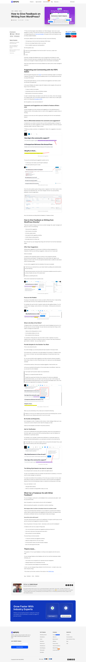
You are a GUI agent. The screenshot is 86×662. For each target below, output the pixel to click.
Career (56, 634)
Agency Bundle (38, 1)
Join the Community (66, 616)
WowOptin (42, 652)
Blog (52, 1)
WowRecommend (43, 634)
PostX (40, 74)
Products (31, 1)
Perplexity (17, 36)
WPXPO (22, 659)
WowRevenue (42, 645)
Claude (18, 33)
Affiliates (54, 641)
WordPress (37, 576)
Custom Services (46, 1)
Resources (56, 1)
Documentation (69, 636)
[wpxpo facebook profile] (66, 585)
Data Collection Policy (70, 639)
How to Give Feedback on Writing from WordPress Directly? (14, 46)
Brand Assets (55, 639)
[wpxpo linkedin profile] (70, 585)
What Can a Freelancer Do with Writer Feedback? (15, 50)
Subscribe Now (19, 647)
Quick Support (52, 616)
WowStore (42, 641)
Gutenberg (28, 576)
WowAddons (42, 636)
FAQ (67, 643)
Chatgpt (12, 33)
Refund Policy (55, 647)
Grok (12, 36)
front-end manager (40, 34)
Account (73, 1)
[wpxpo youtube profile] (74, 659)
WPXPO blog (51, 571)
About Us (54, 636)
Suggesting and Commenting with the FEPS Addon (14, 43)
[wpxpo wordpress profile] (72, 585)
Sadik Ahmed (33, 584)
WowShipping (42, 647)
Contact (68, 634)
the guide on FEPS (38, 99)
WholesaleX (42, 650)
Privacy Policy (55, 643)
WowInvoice (42, 643)
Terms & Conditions (56, 645)
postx (33, 576)
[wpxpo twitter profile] (68, 585)
